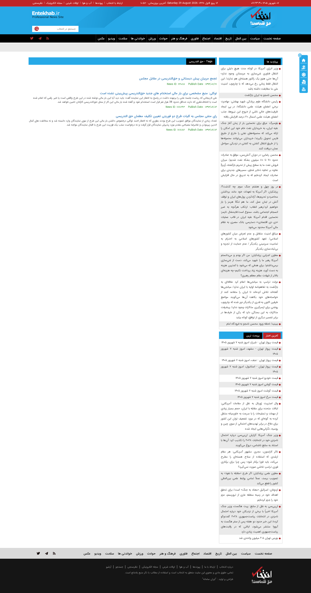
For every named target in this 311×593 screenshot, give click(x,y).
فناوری (195, 38)
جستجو (119, 567)
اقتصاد (218, 38)
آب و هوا (87, 3)
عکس (101, 38)
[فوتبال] (303, 74)
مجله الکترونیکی (150, 567)
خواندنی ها (138, 38)
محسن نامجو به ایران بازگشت (261, 95)
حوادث (163, 38)
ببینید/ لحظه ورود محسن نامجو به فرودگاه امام (252, 324)
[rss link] (54, 553)
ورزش (152, 38)
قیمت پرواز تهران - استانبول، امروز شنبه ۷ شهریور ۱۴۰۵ (249, 369)
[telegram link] (47, 553)
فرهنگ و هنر (179, 38)
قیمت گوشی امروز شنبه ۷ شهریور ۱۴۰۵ (256, 384)
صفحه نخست (272, 38)
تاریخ (228, 38)
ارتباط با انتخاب (114, 3)
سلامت (122, 38)
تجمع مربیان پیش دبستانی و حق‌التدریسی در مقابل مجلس (178, 78)
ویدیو (111, 38)
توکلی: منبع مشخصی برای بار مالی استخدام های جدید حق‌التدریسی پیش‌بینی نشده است (158, 93)
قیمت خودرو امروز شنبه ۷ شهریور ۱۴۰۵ (256, 378)
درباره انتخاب (226, 567)
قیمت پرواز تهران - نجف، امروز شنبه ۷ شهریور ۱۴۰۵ (250, 360)
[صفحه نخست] (303, 60)
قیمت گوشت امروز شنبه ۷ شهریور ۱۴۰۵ (256, 390)
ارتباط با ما (209, 567)
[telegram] (40, 38)
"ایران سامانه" (209, 579)
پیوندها (99, 3)
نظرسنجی (38, 3)
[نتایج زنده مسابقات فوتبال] (303, 89)
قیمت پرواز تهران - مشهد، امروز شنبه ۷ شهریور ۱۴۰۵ (249, 351)
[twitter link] (38, 553)
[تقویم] (303, 81)
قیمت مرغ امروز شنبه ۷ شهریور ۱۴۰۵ (257, 397)
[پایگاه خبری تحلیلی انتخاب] (263, 19)
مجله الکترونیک (54, 3)
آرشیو (108, 567)
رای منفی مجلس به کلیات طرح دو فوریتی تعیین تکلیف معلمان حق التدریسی (166, 116)
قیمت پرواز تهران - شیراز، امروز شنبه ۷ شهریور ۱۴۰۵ (249, 342)
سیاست (255, 38)
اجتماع (206, 38)
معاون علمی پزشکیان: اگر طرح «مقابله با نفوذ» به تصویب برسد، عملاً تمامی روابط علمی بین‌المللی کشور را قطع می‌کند (249, 478)
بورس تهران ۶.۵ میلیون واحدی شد (258, 538)
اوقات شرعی (72, 3)
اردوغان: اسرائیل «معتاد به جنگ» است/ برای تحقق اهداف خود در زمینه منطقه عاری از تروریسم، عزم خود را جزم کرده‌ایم (249, 495)
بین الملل (240, 38)
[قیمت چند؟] (303, 67)
